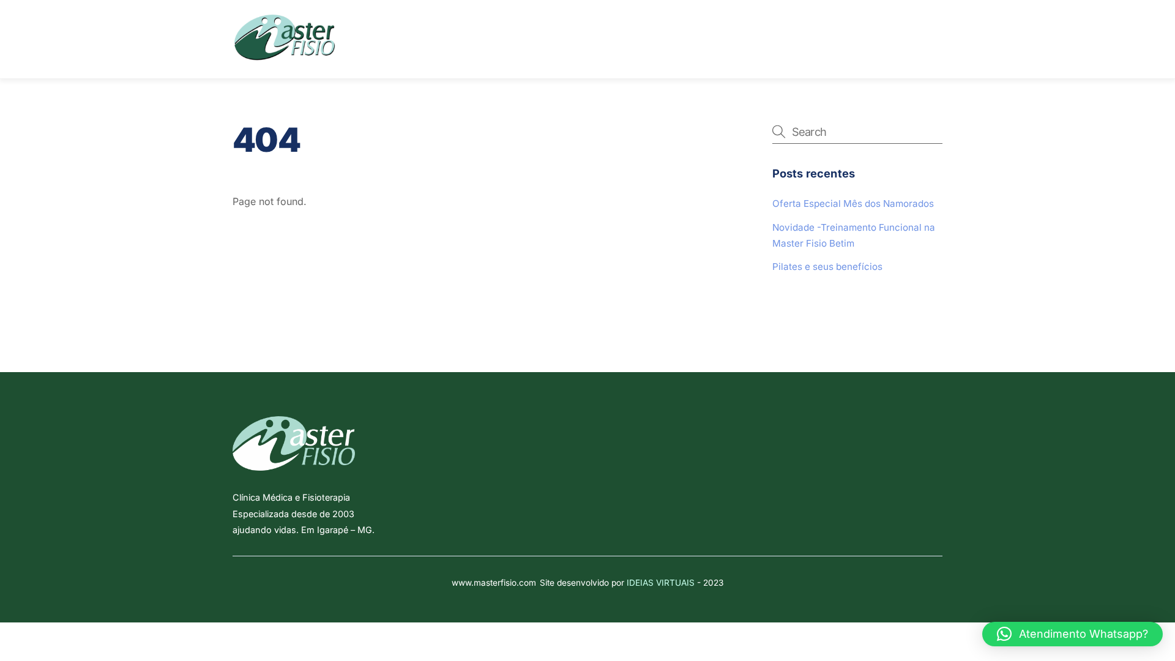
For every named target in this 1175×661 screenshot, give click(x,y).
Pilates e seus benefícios (827, 266)
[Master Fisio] (285, 56)
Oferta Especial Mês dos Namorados (853, 203)
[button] (1072, 634)
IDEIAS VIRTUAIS (661, 583)
